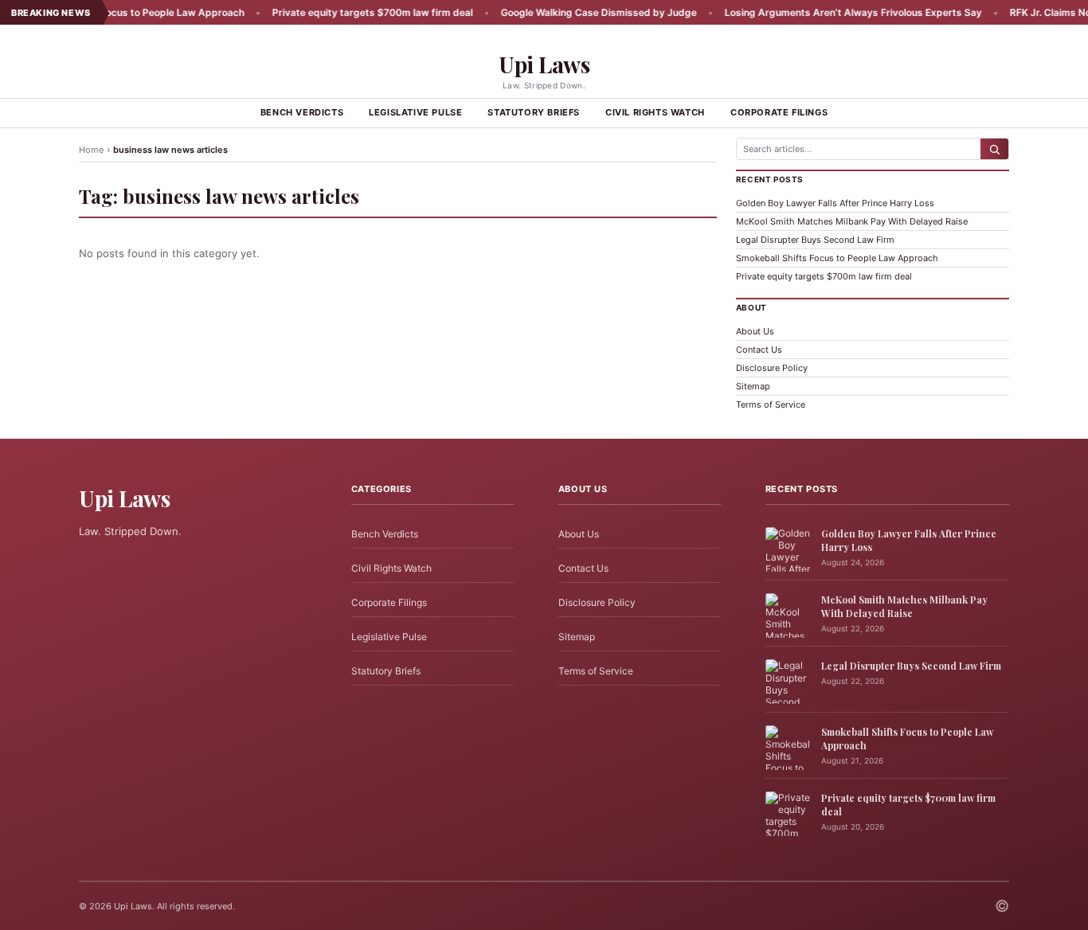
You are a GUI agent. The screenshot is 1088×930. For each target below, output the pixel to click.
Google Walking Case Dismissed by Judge (570, 12)
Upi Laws (544, 64)
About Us (755, 331)
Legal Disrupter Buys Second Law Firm (815, 239)
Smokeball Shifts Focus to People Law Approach (837, 258)
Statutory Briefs (533, 112)
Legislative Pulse (415, 112)
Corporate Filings (779, 112)
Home (91, 149)
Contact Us (759, 349)
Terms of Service (770, 404)
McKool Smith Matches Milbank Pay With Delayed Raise (852, 221)
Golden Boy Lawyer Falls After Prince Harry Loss (835, 203)
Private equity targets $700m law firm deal (344, 12)
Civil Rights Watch (655, 112)
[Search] (994, 149)
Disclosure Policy (772, 367)
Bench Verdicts (301, 112)
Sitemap (753, 386)
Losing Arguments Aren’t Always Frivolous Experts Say (824, 12)
